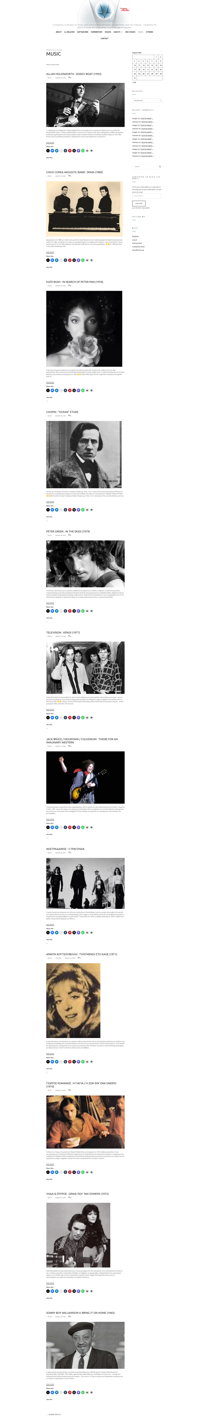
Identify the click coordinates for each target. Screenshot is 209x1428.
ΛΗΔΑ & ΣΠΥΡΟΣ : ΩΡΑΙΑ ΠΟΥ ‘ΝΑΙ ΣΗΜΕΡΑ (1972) (77, 1193)
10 (135, 65)
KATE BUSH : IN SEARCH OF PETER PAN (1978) (74, 281)
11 (139, 65)
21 (152, 69)
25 (139, 74)
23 (161, 69)
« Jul (134, 82)
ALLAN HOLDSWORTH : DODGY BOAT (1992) (73, 73)
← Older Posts (53, 1415)
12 (143, 65)
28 (152, 74)
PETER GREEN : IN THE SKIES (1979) (68, 531)
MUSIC (50, 78)
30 (161, 74)
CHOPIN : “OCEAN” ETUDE (62, 411)
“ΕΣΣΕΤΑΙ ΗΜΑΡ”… (146, 118)
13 (148, 65)
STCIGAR (58, 958)
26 (143, 74)
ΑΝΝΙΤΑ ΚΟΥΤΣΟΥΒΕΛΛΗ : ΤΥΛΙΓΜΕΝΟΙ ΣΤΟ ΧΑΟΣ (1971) (81, 954)
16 (161, 65)
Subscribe (138, 203)
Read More (50, 142)
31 (135, 78)
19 (143, 69)
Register (135, 236)
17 (135, 69)
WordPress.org (138, 250)
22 (156, 69)
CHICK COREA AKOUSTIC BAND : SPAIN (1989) (74, 172)
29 (156, 74)
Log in (134, 240)
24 (135, 74)
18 (139, 69)
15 (156, 65)
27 (148, 74)
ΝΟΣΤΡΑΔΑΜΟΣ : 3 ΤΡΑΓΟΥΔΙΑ (65, 848)
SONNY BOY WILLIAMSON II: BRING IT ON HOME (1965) (80, 1312)
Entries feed (137, 243)
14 (152, 65)
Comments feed (138, 246)
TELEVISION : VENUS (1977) (63, 632)
